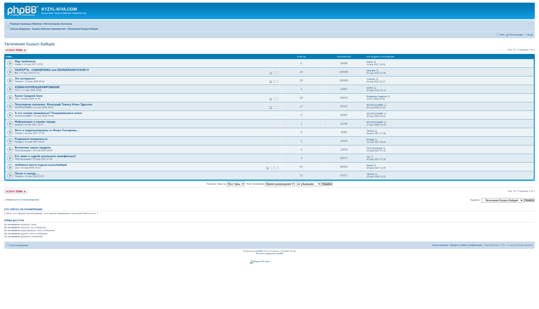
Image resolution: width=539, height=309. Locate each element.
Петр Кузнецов (23, 150)
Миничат (37, 24)
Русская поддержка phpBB (269, 253)
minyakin (370, 70)
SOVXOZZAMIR (23, 107)
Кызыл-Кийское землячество (49, 29)
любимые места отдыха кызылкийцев (41, 164)
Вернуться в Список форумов (23, 199)
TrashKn (370, 79)
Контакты (66, 24)
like (16, 73)
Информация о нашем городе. (35, 121)
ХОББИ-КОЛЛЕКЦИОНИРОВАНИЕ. (37, 87)
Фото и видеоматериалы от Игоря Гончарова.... (47, 130)
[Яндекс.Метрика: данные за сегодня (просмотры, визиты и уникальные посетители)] (260, 262)
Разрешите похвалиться (31, 139)
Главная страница (20, 24)
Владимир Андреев (376, 96)
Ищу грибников (25, 61)
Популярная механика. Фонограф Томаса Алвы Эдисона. (54, 104)
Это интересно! (25, 78)
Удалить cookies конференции (466, 245)
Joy (368, 156)
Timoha (18, 81)
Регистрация (516, 34)
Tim (17, 98)
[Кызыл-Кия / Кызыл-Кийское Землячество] (23, 10)
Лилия (369, 165)
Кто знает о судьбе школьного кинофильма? (45, 156)
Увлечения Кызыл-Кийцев (83, 29)
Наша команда (440, 245)
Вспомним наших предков (33, 147)
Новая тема (10, 48)
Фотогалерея (51, 24)
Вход (530, 34)
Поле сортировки (255, 184)
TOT (17, 90)
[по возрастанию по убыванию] (314, 184)
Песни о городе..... (27, 173)
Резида (18, 142)
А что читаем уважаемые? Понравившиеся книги (48, 113)
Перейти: (475, 200)
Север (369, 87)
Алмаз (18, 64)
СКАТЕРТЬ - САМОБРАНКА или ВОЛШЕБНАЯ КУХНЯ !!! (52, 70)
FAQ (502, 34)
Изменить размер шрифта (530, 23)
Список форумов (20, 29)
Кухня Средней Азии (29, 95)
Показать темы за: (216, 184)
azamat (18, 124)
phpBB (258, 251)
